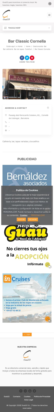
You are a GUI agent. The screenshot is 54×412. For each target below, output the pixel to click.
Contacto (16, 396)
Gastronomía (38, 46)
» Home (19, 46)
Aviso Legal (28, 400)
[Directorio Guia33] (6, 15)
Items (28, 46)
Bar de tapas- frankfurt (23, 49)
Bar (45, 46)
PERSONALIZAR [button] (38, 215)
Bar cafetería (8, 49)
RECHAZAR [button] (32, 219)
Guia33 (6, 396)
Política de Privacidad (42, 396)
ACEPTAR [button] (21, 219)
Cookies (27, 396)
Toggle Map (14, 28)
